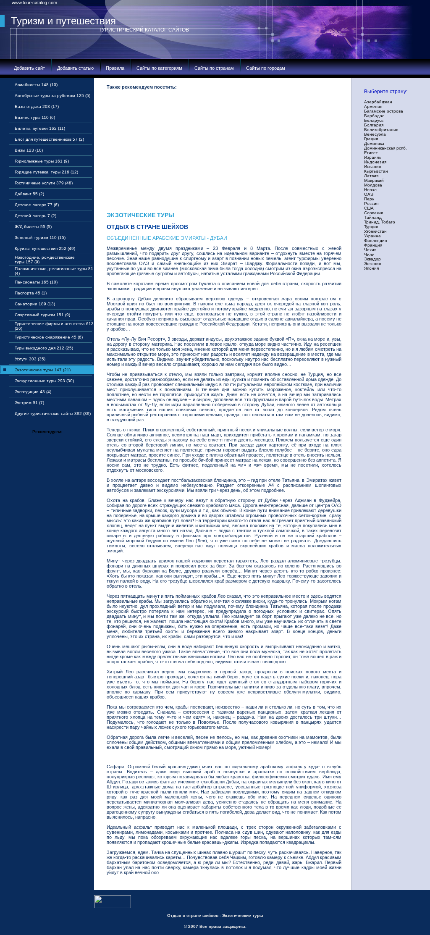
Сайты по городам (265, 68)
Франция (373, 245)
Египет (371, 152)
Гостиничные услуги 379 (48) (44, 183)
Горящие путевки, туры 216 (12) (46, 172)
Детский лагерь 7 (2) (35, 215)
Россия (371, 203)
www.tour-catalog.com (34, 2)
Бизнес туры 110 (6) (35, 117)
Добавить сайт (29, 68)
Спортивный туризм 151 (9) (42, 315)
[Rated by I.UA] (112, 906)
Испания (372, 166)
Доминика (374, 143)
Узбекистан (375, 231)
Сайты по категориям (159, 68)
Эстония (372, 263)
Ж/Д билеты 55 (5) (33, 226)
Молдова (373, 185)
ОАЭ (368, 194)
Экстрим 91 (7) (29, 402)
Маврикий (374, 180)
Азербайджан (378, 102)
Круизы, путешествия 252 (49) (45, 248)
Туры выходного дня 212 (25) (44, 348)
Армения (373, 106)
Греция (371, 139)
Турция (371, 226)
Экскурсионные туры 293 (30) (44, 380)
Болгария (373, 125)
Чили (369, 254)
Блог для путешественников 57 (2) (49, 139)
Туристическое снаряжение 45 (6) (49, 337)
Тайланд (373, 217)
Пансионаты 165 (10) (36, 282)
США (369, 208)
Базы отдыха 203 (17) (37, 106)
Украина (372, 236)
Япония (371, 268)
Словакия (373, 212)
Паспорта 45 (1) (31, 293)
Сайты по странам (214, 68)
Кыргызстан (376, 171)
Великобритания (381, 129)
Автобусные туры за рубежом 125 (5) (52, 95)
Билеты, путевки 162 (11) (40, 128)
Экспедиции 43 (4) (33, 391)
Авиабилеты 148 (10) (36, 84)
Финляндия (375, 240)
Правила (115, 68)
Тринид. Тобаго (379, 222)
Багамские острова (383, 111)
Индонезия (375, 162)
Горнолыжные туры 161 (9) (42, 161)
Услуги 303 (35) (30, 359)
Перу (369, 199)
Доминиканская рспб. (385, 148)
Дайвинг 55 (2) (29, 194)
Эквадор (372, 259)
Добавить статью (75, 68)
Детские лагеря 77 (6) (37, 204)
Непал (370, 189)
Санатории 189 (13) (35, 304)
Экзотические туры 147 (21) (43, 370)
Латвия (371, 175)
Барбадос (374, 115)
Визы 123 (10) (29, 150)
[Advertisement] (224, 153)
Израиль (372, 157)
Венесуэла (375, 134)
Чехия (370, 249)
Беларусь (373, 120)
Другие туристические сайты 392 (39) (53, 413)
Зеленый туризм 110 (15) (40, 237)
